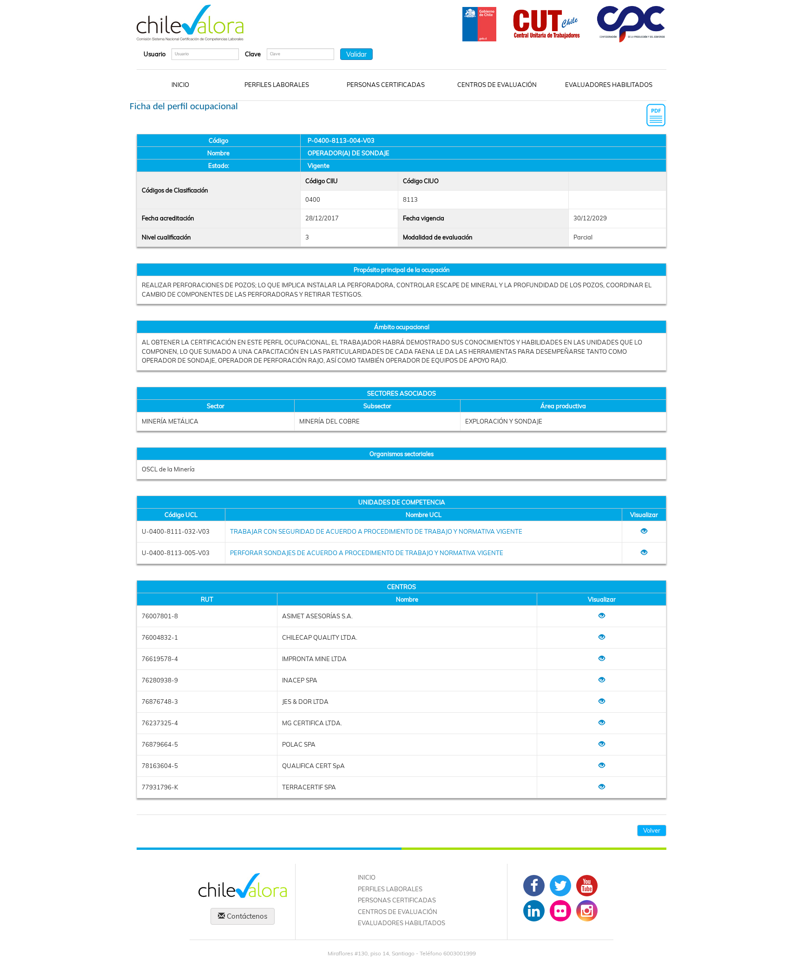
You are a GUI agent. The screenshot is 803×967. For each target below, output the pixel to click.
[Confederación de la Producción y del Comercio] (631, 23)
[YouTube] (587, 885)
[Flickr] (560, 910)
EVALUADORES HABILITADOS (608, 84)
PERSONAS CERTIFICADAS (386, 84)
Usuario (154, 54)
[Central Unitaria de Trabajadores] (546, 23)
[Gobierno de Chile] (479, 23)
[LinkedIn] (534, 910)
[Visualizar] (644, 531)
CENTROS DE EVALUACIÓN (497, 84)
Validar (356, 54)
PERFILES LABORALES (276, 84)
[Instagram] (587, 910)
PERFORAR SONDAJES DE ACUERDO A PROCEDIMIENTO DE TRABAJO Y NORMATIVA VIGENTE (366, 552)
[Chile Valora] (190, 22)
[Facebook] (534, 885)
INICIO (180, 84)
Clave (253, 54)
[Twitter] (560, 885)
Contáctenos (246, 916)
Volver (651, 830)
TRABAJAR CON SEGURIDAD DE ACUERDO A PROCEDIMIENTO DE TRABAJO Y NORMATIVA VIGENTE (376, 531)
